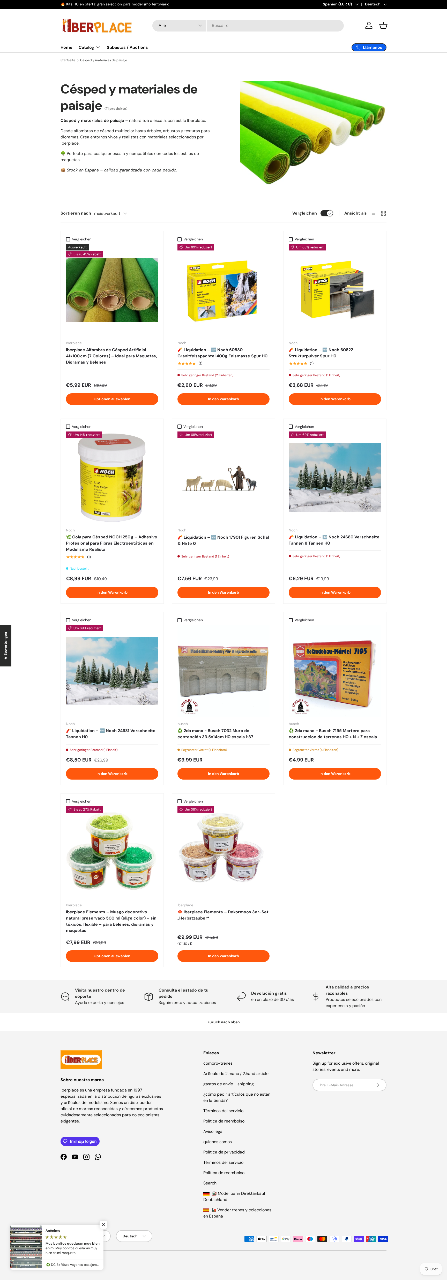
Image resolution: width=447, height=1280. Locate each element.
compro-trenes (218, 1063)
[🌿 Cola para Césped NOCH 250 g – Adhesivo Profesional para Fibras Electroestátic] (112, 477)
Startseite (68, 60)
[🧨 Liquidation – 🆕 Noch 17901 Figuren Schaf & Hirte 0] (223, 477)
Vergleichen (304, 213)
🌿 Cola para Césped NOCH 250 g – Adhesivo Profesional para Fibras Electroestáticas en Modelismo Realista (111, 543)
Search (210, 1183)
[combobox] (248, 25)
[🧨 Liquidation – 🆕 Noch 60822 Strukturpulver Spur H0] (335, 290)
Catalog (86, 47)
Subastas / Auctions (127, 47)
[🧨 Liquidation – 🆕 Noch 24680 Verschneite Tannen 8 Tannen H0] (335, 477)
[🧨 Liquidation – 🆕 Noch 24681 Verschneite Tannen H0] (112, 671)
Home (66, 47)
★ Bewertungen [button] (5, 645)
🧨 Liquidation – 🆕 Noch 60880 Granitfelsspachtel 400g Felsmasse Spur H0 (222, 353)
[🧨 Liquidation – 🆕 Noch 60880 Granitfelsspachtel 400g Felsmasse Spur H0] (223, 290)
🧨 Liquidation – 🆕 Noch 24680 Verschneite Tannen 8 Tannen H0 (334, 540)
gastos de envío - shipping (228, 1084)
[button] (383, 25)
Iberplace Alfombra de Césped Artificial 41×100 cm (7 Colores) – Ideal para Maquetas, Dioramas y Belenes (111, 356)
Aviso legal (213, 1131)
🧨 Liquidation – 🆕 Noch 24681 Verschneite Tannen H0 (110, 734)
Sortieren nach (76, 213)
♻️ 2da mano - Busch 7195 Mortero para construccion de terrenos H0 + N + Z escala (333, 734)
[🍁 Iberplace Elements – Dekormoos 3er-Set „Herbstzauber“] (223, 852)
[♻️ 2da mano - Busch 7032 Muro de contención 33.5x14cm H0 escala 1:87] (223, 671)
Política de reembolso (223, 1121)
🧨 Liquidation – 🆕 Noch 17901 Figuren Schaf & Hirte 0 (223, 540)
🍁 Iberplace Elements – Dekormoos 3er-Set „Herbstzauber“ (223, 915)
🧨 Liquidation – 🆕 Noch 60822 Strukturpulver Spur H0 (321, 353)
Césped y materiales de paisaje (103, 60)
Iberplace (79, 1261)
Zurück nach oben (223, 1022)
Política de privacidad (224, 1152)
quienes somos (217, 1141)
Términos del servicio (223, 1110)
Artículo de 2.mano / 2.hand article (236, 1073)
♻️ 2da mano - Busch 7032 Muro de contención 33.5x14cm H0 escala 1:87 (215, 734)
